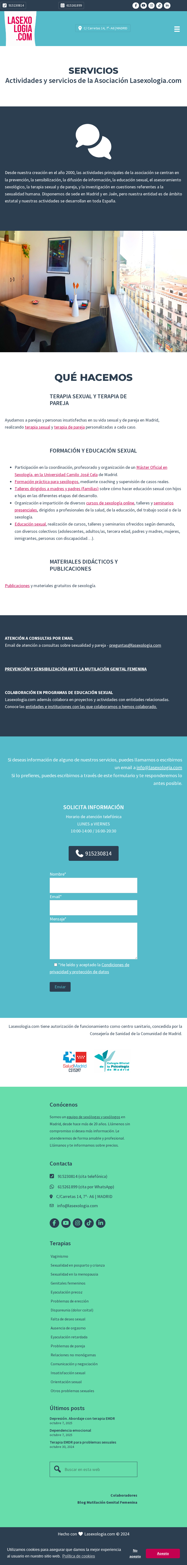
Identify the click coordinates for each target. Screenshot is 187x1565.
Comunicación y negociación (74, 1363)
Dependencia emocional (70, 1430)
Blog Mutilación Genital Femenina (107, 1502)
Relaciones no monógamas (73, 1354)
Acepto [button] (163, 1553)
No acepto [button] (135, 1553)
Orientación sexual (66, 1381)
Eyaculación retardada (69, 1336)
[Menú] (177, 28)
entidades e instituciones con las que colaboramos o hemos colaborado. (91, 706)
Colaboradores (124, 1495)
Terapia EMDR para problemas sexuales (83, 1442)
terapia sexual (37, 427)
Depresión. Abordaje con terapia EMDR (82, 1418)
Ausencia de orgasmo (68, 1327)
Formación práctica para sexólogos (46, 481)
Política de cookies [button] (78, 1556)
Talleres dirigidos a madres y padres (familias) (57, 488)
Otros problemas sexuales (72, 1390)
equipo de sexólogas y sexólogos (93, 1116)
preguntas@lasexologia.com (135, 645)
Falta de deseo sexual (68, 1319)
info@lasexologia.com (159, 767)
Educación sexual (30, 524)
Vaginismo (59, 1256)
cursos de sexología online (110, 503)
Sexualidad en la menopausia (74, 1274)
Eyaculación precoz (67, 1292)
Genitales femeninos (68, 1283)
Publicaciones (17, 585)
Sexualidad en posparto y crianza (78, 1265)
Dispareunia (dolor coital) (72, 1310)
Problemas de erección (70, 1301)
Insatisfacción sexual (68, 1372)
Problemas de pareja (68, 1345)
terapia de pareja (69, 427)
